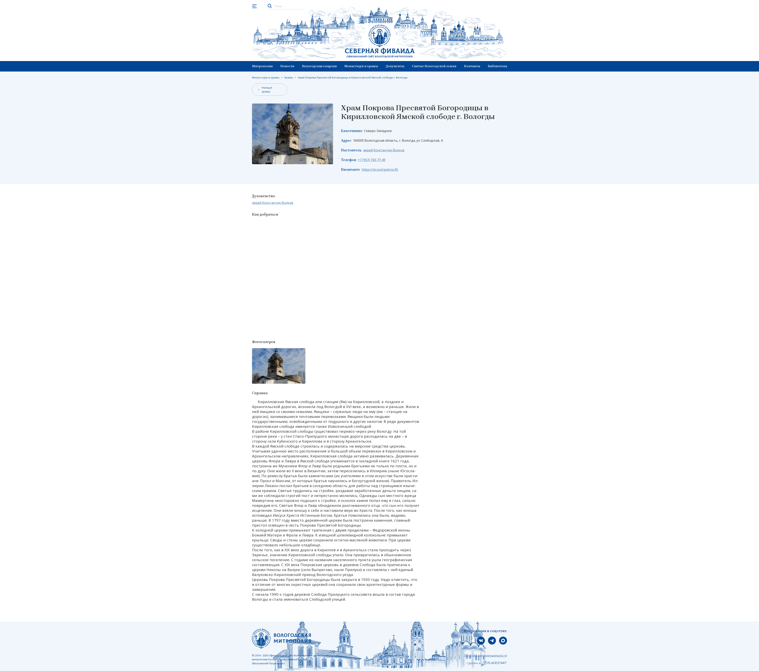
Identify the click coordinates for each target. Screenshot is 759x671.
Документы (395, 66)
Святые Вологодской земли (434, 66)
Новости (287, 66)
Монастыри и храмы (361, 66)
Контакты (472, 66)
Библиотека (497, 66)
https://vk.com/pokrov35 (380, 169)
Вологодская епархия (319, 66)
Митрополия (262, 66)
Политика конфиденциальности (485, 655)
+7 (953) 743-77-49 (371, 160)
